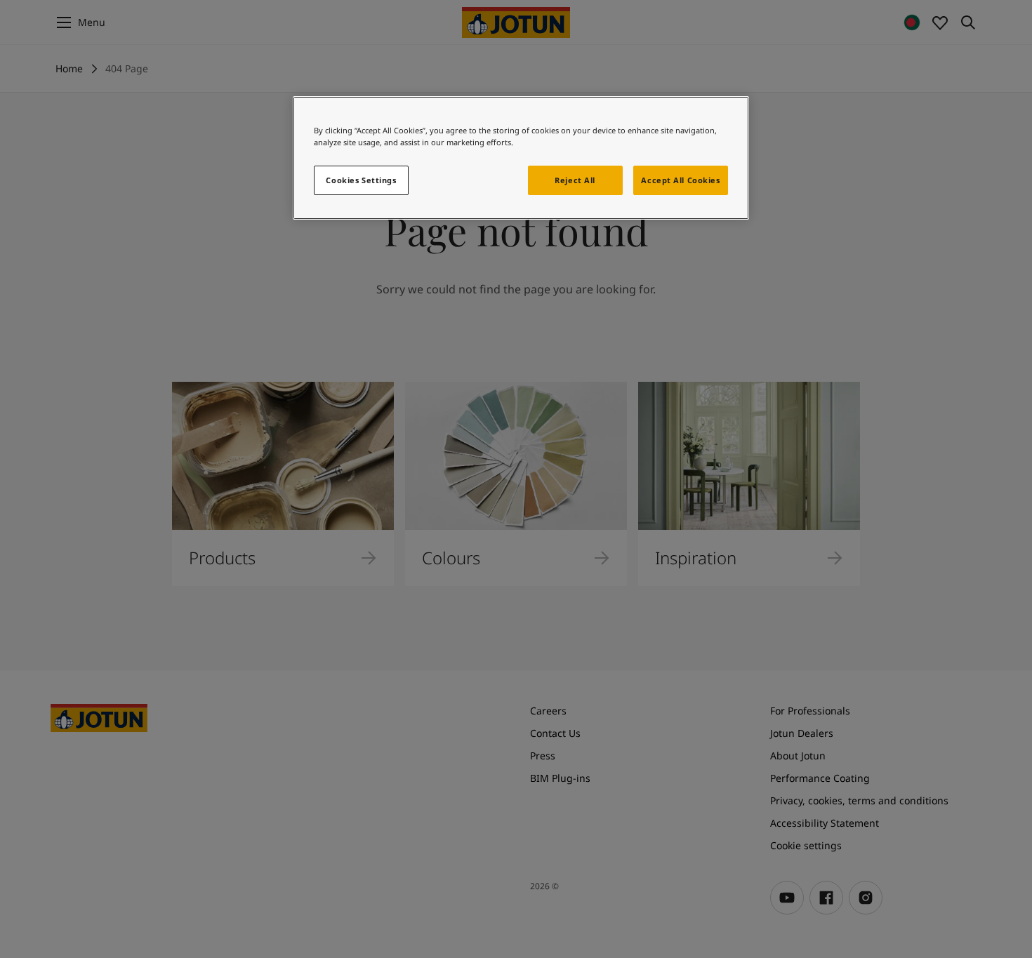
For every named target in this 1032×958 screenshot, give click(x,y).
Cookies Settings (361, 180)
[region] (521, 158)
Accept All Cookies (680, 180)
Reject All (575, 180)
